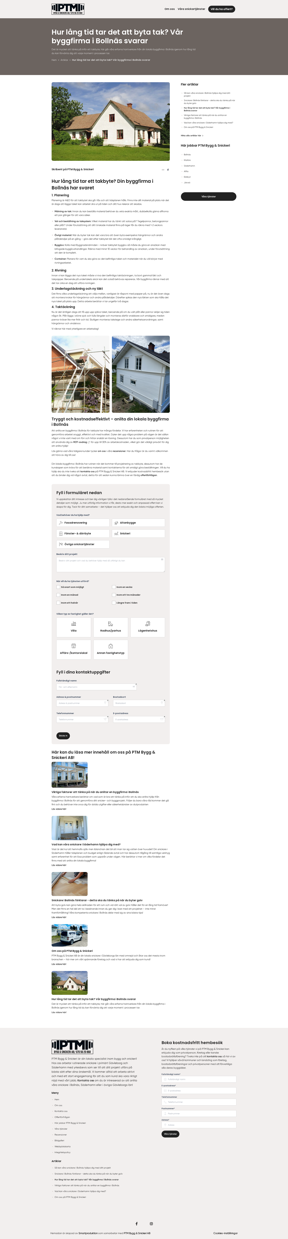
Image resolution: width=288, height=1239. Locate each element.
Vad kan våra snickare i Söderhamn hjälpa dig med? (86, 844)
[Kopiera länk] (163, 170)
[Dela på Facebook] (168, 170)
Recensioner (61, 1134)
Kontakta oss (61, 1111)
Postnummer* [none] (168, 1108)
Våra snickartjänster (191, 9)
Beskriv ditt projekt (66, 554)
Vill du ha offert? (222, 9)
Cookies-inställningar (225, 1233)
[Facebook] (136, 1223)
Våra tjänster (209, 196)
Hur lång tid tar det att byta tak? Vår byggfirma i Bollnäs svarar (94, 999)
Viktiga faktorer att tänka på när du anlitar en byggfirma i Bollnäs (95, 792)
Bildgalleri (59, 1140)
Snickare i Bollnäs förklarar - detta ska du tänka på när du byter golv (97, 900)
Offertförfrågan (62, 1117)
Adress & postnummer (68, 697)
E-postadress (120, 713)
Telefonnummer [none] (169, 1097)
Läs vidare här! (59, 809)
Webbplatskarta (62, 1146)
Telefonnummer (65, 713)
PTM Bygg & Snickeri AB (137, 1233)
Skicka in (63, 735)
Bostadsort (119, 697)
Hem (57, 1099)
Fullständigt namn (66, 680)
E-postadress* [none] (169, 1085)
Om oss (170, 9)
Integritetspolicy (62, 1152)
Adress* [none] (165, 1120)
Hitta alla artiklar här (191, 135)
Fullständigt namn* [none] (171, 1074)
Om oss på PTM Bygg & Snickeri (72, 951)
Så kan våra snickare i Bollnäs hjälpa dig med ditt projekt (83, 1168)
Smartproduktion (88, 1233)
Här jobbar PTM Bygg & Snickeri (70, 1123)
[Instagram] (151, 1223)
